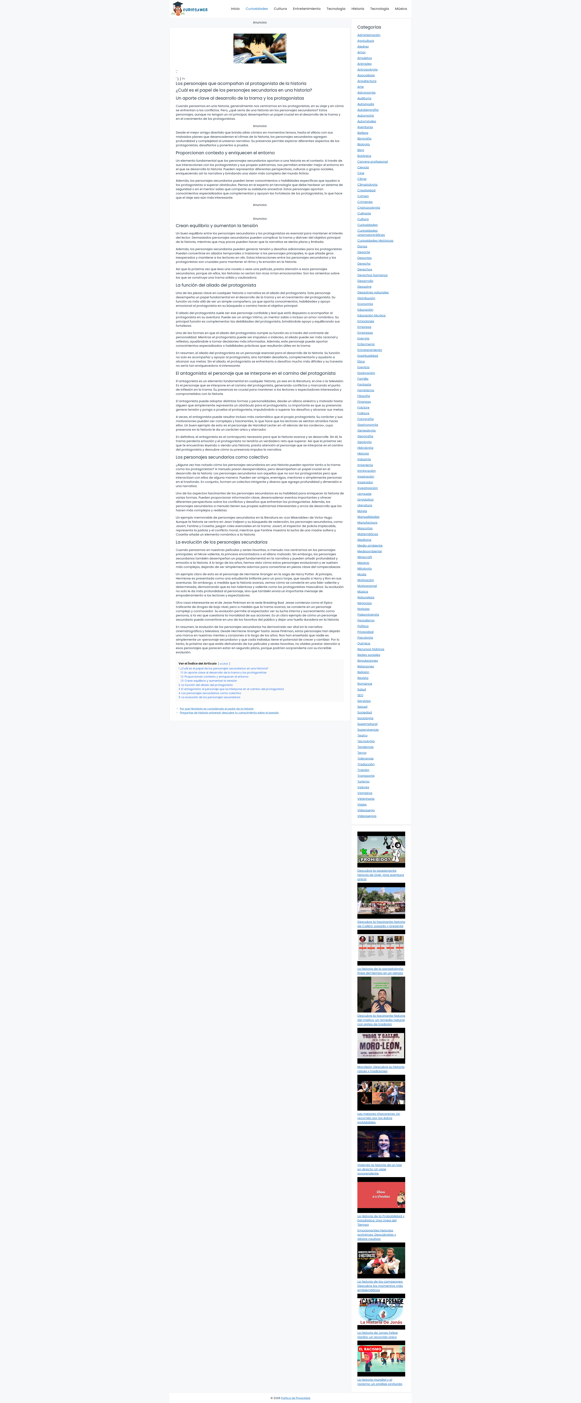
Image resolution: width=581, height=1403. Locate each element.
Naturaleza (365, 597)
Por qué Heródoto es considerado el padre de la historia (216, 709)
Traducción (365, 764)
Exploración (366, 373)
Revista (362, 678)
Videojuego (366, 810)
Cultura (280, 8)
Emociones (365, 321)
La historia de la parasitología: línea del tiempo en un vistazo (380, 971)
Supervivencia (368, 730)
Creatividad (366, 190)
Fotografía (365, 419)
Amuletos (364, 58)
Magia (362, 511)
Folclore (363, 407)
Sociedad (364, 712)
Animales (364, 64)
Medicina (364, 540)
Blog (360, 150)
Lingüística (365, 499)
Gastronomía (367, 425)
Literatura (364, 505)
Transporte (365, 776)
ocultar (224, 663)
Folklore (363, 413)
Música (401, 8)
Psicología (365, 637)
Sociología (365, 718)
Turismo (363, 781)
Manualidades (368, 517)
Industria (364, 459)
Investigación (367, 488)
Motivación (365, 580)
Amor (361, 52)
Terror (362, 753)
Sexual (362, 707)
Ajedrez (363, 46)
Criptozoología (368, 207)
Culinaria (364, 213)
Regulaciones (367, 660)
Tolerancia (365, 758)
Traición (363, 770)
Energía (363, 338)
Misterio (363, 563)
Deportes (364, 258)
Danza (362, 246)
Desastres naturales (373, 292)
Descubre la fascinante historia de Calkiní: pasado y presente (381, 924)
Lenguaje (364, 494)
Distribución (366, 298)
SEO (360, 695)
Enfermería (366, 344)
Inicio (235, 8)
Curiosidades (257, 8)
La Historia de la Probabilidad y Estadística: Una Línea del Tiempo (380, 1220)
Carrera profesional (372, 161)
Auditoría (364, 98)
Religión (363, 672)
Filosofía (363, 396)
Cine (360, 173)
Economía (365, 304)
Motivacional (367, 586)
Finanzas (364, 402)
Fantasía (364, 384)
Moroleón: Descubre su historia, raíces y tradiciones (381, 1069)
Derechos (364, 269)
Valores (363, 787)
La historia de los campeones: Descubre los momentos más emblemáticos (380, 1285)
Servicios (364, 701)
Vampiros (364, 793)
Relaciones (365, 666)
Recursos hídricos (370, 649)
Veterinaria (365, 799)
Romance (364, 684)
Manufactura (367, 522)
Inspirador (365, 482)
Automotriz (365, 115)
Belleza (362, 133)
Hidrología (365, 448)
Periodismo (365, 620)
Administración (368, 35)
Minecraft (364, 557)
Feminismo (365, 390)
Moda (361, 574)
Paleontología (368, 614)
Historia (357, 8)
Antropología (367, 69)
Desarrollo (365, 281)
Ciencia (363, 167)
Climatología (367, 184)
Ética (361, 361)
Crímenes (365, 202)
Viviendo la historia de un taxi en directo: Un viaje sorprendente (379, 1169)
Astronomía (366, 92)
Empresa (364, 327)
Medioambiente (369, 551)
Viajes (362, 804)
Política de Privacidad (295, 1398)
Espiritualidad (367, 356)
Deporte (363, 252)
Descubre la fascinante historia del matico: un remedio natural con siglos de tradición (381, 1020)
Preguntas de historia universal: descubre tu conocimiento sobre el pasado (229, 713)
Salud (361, 689)
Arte (360, 87)
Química (363, 643)
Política (363, 626)
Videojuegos (366, 816)
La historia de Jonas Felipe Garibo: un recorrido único (377, 1335)
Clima (361, 179)
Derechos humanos (372, 275)
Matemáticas (367, 534)
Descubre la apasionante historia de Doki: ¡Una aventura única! (380, 875)
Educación (365, 310)
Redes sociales (368, 655)
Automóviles (366, 121)
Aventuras (365, 127)
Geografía (365, 436)
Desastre (364, 287)
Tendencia (365, 747)
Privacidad (365, 632)
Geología (364, 442)
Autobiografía (368, 110)
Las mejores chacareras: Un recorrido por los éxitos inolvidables (378, 1118)
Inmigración (366, 471)
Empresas (365, 333)
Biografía (364, 138)
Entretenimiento (307, 8)
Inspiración (365, 476)
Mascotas (365, 528)
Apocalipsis (366, 75)
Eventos (363, 367)
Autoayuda (365, 104)
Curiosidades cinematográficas (371, 232)
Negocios (364, 603)
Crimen (363, 196)
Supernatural (367, 724)
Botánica (364, 156)
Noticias (363, 609)
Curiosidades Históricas (375, 240)
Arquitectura (366, 81)
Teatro (362, 735)
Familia (362, 379)
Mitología (364, 568)
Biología (363, 144)
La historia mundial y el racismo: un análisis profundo (379, 1382)
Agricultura (365, 41)
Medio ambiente (370, 545)
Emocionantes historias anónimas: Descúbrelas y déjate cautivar (376, 1234)
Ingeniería (365, 465)
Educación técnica (371, 315)
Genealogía (366, 430)
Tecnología (336, 8)
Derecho (364, 263)
